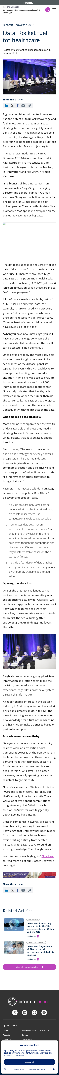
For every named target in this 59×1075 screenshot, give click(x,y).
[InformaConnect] (15, 1012)
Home (5, 1030)
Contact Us (44, 1030)
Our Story (7, 1040)
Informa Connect (11, 6)
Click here (48, 856)
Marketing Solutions (29, 1030)
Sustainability (27, 1040)
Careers (25, 1035)
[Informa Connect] (24, 1012)
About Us (6, 1035)
